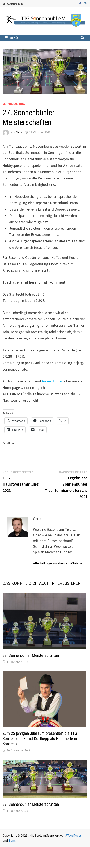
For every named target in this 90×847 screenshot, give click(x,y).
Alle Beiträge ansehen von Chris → (57, 563)
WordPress (74, 835)
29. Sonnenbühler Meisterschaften (31, 804)
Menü (14, 38)
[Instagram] (85, 3)
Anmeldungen (52, 381)
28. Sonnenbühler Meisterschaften (31, 655)
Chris (19, 132)
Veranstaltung (14, 104)
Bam (11, 840)
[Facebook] (80, 3)
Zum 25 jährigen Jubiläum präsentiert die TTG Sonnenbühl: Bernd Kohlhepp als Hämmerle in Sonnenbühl (40, 738)
